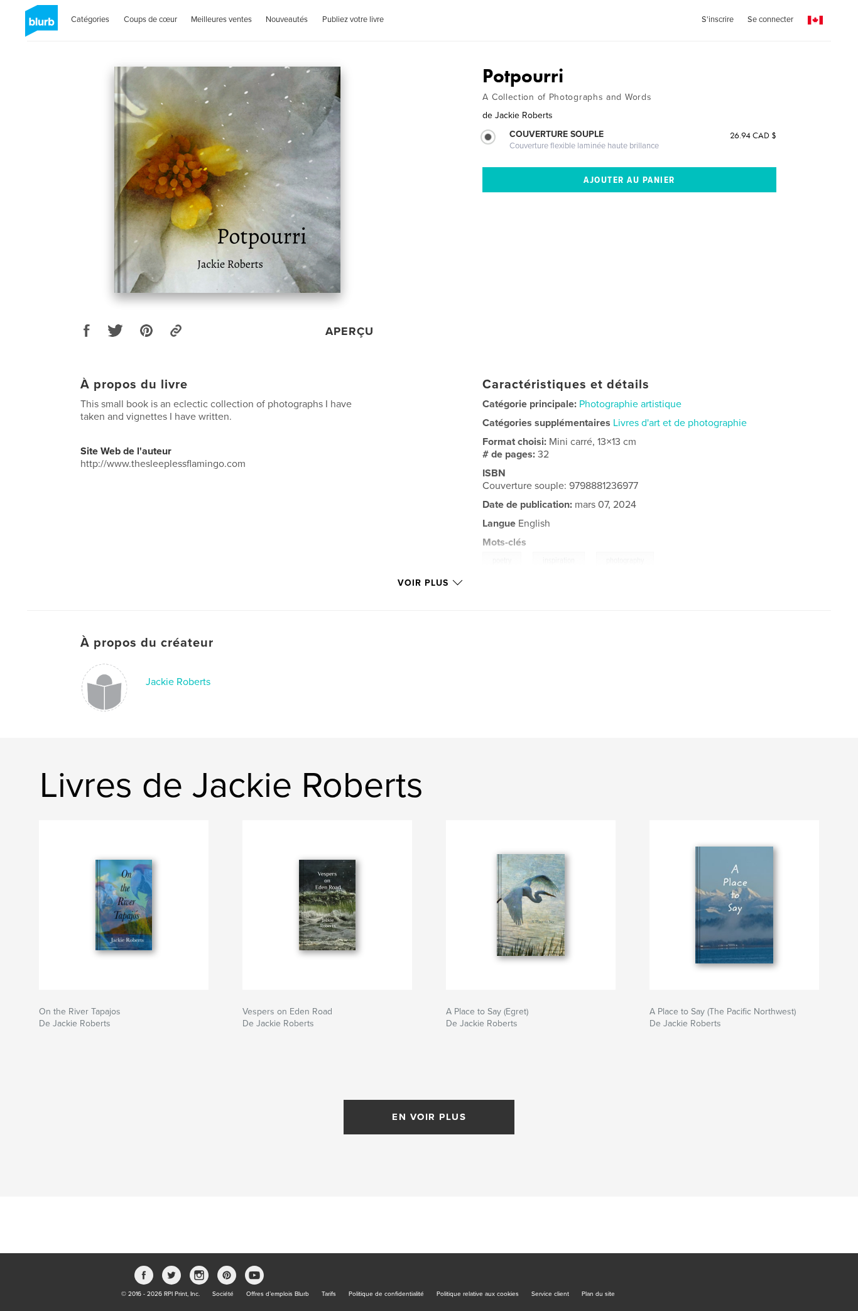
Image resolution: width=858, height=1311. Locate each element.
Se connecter (770, 19)
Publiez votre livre (353, 19)
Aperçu (349, 331)
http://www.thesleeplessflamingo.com (163, 464)
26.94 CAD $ (753, 135)
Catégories (90, 19)
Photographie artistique (630, 404)
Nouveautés (287, 19)
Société (223, 1294)
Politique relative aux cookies (478, 1294)
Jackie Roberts (178, 682)
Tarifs (329, 1294)
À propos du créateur (147, 642)
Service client (550, 1294)
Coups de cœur (150, 19)
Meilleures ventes (221, 19)
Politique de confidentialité (386, 1294)
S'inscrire (718, 19)
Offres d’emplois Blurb (277, 1294)
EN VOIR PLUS (429, 1116)
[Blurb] (39, 25)
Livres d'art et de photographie (680, 423)
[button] (815, 20)
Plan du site (598, 1294)
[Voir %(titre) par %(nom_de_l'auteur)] (227, 180)
